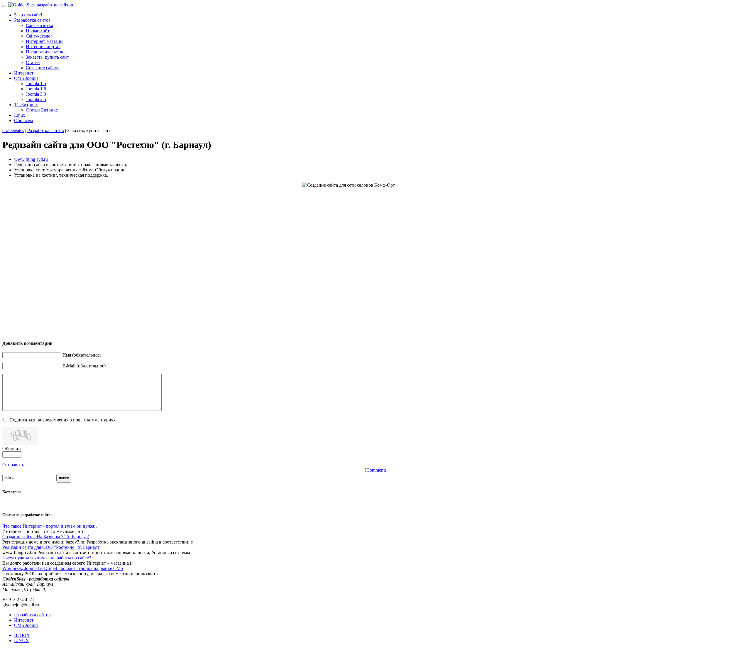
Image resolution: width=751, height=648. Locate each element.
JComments (375, 470)
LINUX (21, 640)
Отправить (13, 464)
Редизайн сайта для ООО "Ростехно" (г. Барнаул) (51, 547)
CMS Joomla (26, 625)
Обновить (12, 448)
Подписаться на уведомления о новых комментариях (62, 419)
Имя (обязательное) (81, 354)
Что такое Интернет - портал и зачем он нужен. (49, 526)
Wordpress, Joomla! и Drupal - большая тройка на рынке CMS (62, 568)
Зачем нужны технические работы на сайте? (46, 557)
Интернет (23, 619)
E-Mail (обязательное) (84, 365)
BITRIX (22, 635)
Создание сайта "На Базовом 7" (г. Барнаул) (45, 536)
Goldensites (13, 130)
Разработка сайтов (45, 130)
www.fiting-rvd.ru (31, 159)
